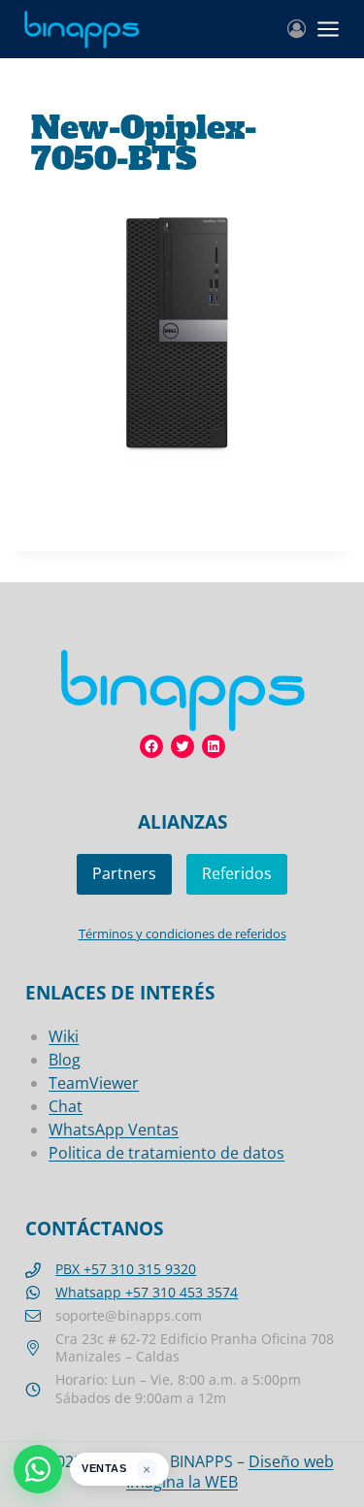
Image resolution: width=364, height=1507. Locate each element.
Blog (65, 1059)
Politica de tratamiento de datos (166, 1152)
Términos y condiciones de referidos (182, 933)
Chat (66, 1106)
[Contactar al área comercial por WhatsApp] (38, 1469)
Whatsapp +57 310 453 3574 (146, 1292)
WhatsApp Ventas (114, 1129)
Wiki (64, 1036)
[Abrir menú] (328, 29)
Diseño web (291, 1461)
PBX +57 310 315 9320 (125, 1269)
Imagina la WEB (182, 1481)
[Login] (296, 29)
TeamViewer (94, 1083)
